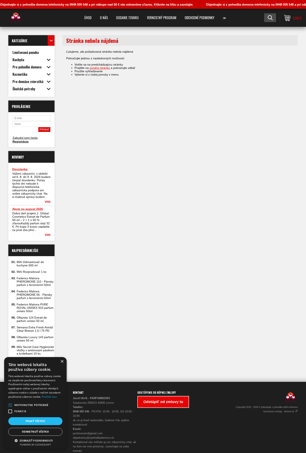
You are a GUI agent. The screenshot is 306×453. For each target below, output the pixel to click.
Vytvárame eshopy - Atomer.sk (279, 411)
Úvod (88, 17)
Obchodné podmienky (199, 17)
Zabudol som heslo (25, 137)
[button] (10, 405)
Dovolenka (19, 169)
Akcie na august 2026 (27, 209)
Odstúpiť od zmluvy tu (163, 402)
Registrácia (20, 141)
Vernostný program (161, 17)
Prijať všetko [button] (35, 421)
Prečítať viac (49, 396)
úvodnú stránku (100, 68)
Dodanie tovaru (127, 17)
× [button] (61, 361)
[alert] (35, 403)
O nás (104, 17)
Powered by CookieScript (35, 444)
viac (48, 201)
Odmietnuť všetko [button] (35, 431)
